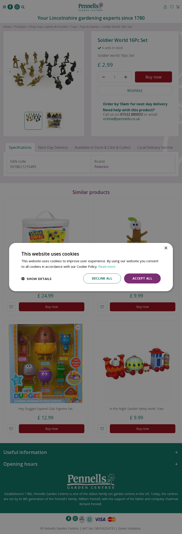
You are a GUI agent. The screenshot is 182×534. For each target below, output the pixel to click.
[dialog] (91, 267)
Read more (106, 266)
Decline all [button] (102, 278)
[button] (36, 278)
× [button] (165, 248)
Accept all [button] (142, 278)
